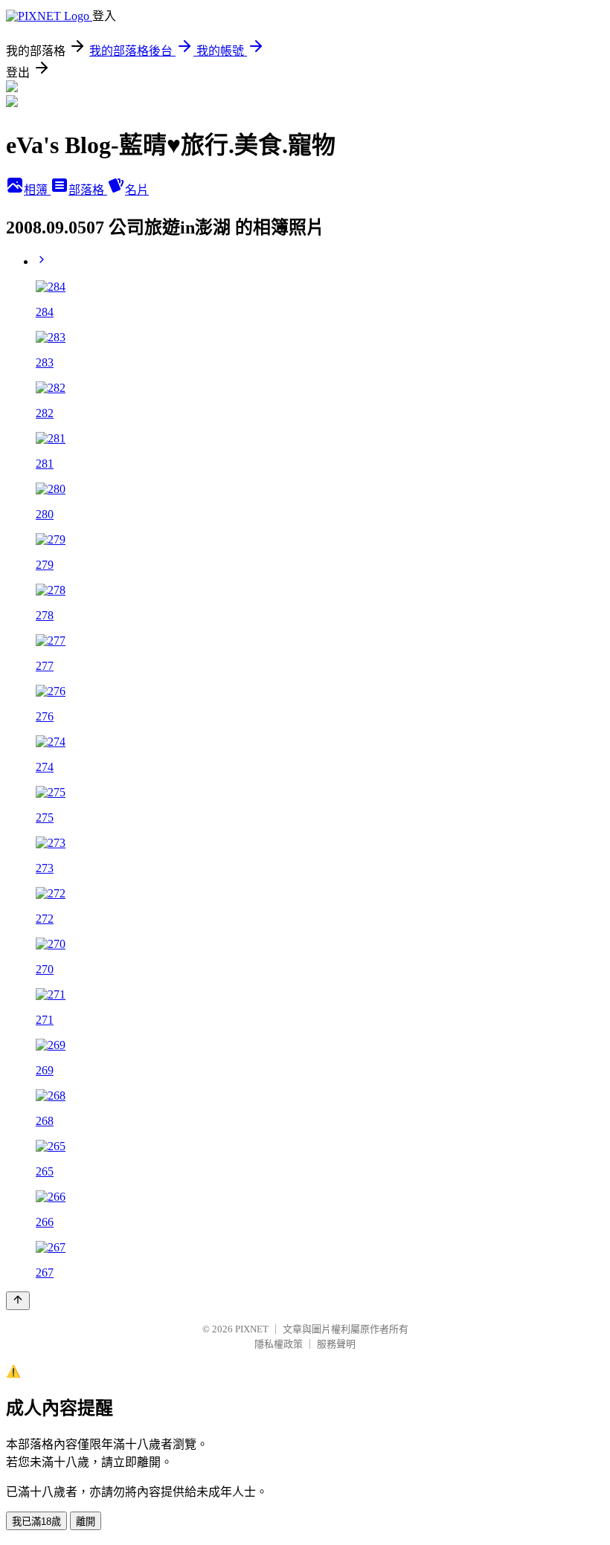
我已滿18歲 (36, 1521)
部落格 (87, 190)
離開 (85, 1521)
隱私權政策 (278, 1343)
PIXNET (252, 1329)
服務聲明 (336, 1343)
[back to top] (18, 1300)
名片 (137, 190)
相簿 (37, 190)
